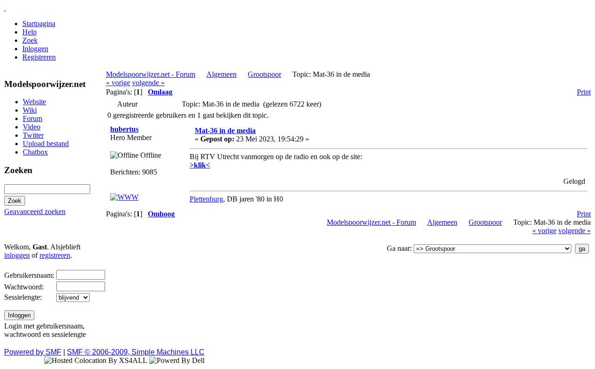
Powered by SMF (32, 352)
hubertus (124, 129)
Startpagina (38, 23)
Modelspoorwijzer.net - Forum (150, 74)
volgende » (148, 83)
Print (584, 92)
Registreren (39, 57)
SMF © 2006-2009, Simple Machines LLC (136, 352)
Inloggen (35, 49)
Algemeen (221, 74)
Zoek (30, 40)
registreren (55, 255)
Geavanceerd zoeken (35, 211)
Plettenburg (206, 199)
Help (29, 32)
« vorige (118, 83)
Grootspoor (264, 74)
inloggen (17, 255)
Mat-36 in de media (225, 130)
